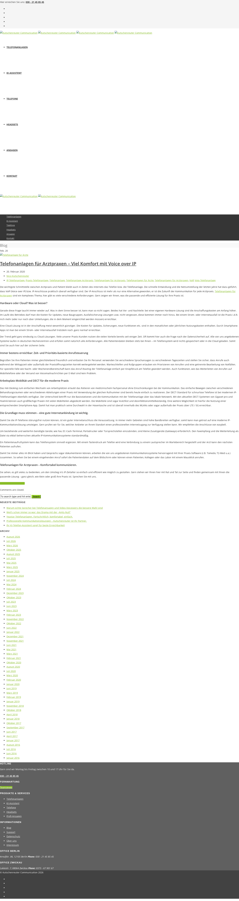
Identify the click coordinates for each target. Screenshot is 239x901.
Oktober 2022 (14, 623)
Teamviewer (6, 787)
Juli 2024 (11, 580)
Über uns (12, 840)
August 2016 (13, 744)
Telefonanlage (57, 280)
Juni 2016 (12, 753)
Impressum (13, 845)
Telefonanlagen (17, 47)
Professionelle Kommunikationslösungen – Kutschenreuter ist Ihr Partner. (47, 520)
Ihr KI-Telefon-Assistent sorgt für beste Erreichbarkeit (36, 525)
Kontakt (12, 175)
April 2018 (12, 714)
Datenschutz (13, 836)
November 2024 (15, 575)
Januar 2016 (13, 757)
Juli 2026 (11, 541)
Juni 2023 (12, 606)
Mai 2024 (11, 584)
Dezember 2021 (15, 636)
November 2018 (15, 705)
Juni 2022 (12, 627)
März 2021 (12, 653)
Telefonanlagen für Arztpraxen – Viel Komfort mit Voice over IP (68, 263)
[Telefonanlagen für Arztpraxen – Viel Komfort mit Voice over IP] (14, 254)
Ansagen (12, 150)
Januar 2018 (13, 718)
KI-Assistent (14, 72)
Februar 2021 (14, 658)
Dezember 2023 (15, 593)
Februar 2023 (14, 614)
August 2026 (13, 536)
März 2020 (12, 675)
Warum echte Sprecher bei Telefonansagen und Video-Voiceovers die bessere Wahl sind (55, 507)
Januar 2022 (13, 632)
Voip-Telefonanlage (205, 280)
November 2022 (15, 619)
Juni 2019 (12, 688)
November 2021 (15, 640)
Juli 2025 (11, 558)
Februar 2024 (14, 588)
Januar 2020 (13, 684)
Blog (9, 827)
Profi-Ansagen (14, 816)
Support (11, 832)
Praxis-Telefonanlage (37, 280)
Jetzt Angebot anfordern (12, 483)
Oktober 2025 (14, 549)
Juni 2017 (12, 731)
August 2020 (13, 666)
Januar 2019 (13, 701)
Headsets (12, 124)
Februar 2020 (14, 679)
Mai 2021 (11, 649)
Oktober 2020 (14, 662)
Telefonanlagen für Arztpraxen (171, 280)
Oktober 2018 (14, 710)
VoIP (191, 280)
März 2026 (12, 545)
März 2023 (12, 610)
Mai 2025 (11, 562)
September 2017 (15, 727)
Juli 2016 (11, 749)
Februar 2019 (14, 697)
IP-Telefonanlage (16, 280)
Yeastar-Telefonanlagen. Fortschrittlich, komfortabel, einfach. (40, 516)
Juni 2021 (12, 645)
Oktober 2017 (14, 723)
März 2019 (12, 692)
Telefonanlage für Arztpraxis (109, 280)
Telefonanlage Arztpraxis (79, 280)
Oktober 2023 (14, 597)
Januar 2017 (13, 740)
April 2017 (12, 736)
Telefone (12, 98)
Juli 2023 (11, 601)
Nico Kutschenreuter (18, 276)
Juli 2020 (11, 671)
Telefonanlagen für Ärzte (140, 280)
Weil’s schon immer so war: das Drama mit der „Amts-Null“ (39, 512)
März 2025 (12, 567)
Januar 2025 (13, 571)
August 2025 (13, 554)
